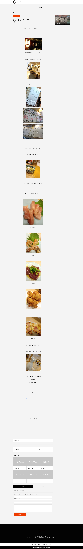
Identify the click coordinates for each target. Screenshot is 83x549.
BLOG (63, 1)
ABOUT (45, 1)
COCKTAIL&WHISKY (56, 1)
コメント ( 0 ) (23, 486)
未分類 (16, 15)
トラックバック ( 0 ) (43, 486)
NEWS (50, 1)
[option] (62, 20)
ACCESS (67, 1)
